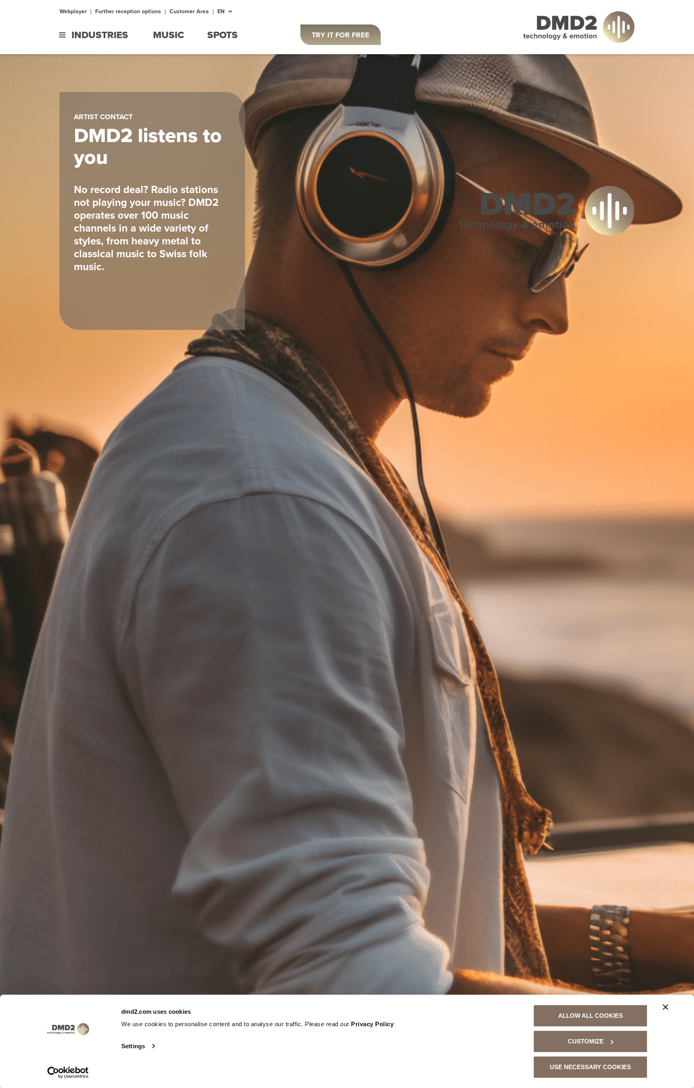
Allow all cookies (590, 1015)
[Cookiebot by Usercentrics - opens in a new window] (68, 1072)
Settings (133, 1046)
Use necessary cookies (590, 1067)
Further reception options (128, 11)
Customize (586, 1041)
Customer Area (189, 11)
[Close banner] (665, 1007)
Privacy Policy (372, 1024)
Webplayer (73, 11)
